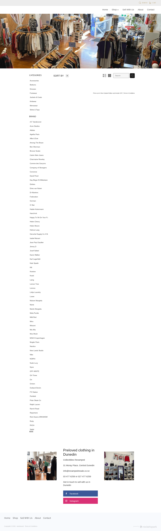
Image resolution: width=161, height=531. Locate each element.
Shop (114, 9)
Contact (150, 9)
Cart (154, 3)
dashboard (20, 526)
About (140, 9)
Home (105, 9)
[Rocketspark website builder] (145, 527)
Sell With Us (128, 9)
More (31, 431)
